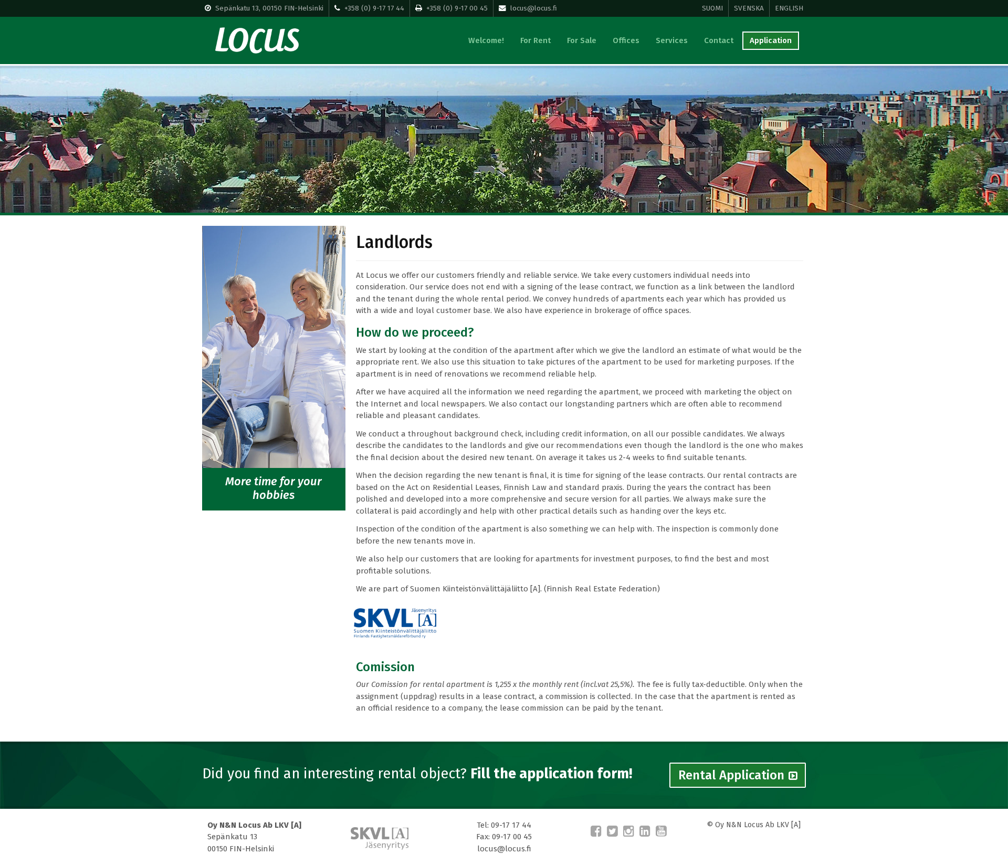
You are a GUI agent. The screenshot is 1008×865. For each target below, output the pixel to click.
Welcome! (486, 40)
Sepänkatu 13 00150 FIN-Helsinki (254, 836)
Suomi (712, 8)
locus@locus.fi (533, 8)
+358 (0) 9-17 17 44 (374, 8)
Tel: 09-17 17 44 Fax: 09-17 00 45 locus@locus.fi (504, 836)
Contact (718, 40)
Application (771, 40)
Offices (626, 40)
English (789, 8)
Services (672, 40)
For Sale (581, 40)
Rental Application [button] (731, 775)
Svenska (749, 8)
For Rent (535, 40)
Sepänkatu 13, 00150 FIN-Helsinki (269, 8)
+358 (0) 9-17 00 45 (457, 8)
